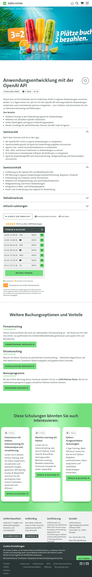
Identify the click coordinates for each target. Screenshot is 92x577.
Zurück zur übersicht (18, 216)
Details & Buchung (16, 494)
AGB (48, 563)
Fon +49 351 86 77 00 (77, 537)
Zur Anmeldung (12, 536)
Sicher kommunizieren (62, 563)
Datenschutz (38, 563)
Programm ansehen (15, 388)
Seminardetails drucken (46, 216)
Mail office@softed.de (77, 540)
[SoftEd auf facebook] (87, 564)
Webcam (48, 567)
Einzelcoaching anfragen (18, 366)
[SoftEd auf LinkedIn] (81, 564)
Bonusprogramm (62, 567)
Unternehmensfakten (32, 567)
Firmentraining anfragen (18, 344)
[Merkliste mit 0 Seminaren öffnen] (72, 4)
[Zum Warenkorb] (82, 4)
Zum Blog (31, 536)
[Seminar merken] (85, 80)
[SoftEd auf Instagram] (84, 564)
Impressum (25, 563)
